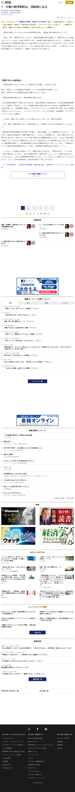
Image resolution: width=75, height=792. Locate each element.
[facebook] (37, 729)
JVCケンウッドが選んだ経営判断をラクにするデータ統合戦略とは (18, 613)
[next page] (52, 208)
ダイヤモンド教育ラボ (34, 774)
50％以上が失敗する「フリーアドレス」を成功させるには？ (18, 619)
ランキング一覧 (37, 381)
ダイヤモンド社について (64, 734)
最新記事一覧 (37, 679)
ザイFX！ (31, 758)
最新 (10, 303)
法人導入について (8, 768)
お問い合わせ (6, 765)
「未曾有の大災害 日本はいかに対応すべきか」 (35, 22)
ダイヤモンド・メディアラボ (36, 778)
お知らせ (59, 748)
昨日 (28, 303)
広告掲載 (5, 761)
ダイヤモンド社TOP (63, 738)
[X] (29, 729)
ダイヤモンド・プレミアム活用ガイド (14, 745)
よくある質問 (6, 758)
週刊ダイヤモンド (33, 741)
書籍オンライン (32, 751)
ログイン (61, 2)
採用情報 (59, 745)
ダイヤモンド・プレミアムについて (13, 741)
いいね (64, 303)
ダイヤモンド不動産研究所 (36, 761)
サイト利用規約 (7, 748)
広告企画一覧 (44, 691)
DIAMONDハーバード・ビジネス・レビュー (41, 745)
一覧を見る (37, 632)
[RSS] (46, 729)
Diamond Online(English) (35, 738)
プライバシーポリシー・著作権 (12, 755)
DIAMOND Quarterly (34, 765)
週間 (46, 303)
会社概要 (59, 741)
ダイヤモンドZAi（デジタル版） (37, 748)
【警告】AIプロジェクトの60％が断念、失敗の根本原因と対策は (18, 626)
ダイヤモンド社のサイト (36, 734)
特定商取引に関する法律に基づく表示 (14, 751)
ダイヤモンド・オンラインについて (14, 734)
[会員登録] (70, 2)
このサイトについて (8, 738)
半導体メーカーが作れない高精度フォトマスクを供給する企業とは (57, 613)
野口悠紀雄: (10, 10)
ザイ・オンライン (33, 755)
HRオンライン (32, 768)
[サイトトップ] (8, 2)
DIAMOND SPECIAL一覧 (10, 691)
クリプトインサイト (34, 771)
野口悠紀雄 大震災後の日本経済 (11, 12)
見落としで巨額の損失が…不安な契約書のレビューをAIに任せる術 (57, 619)
